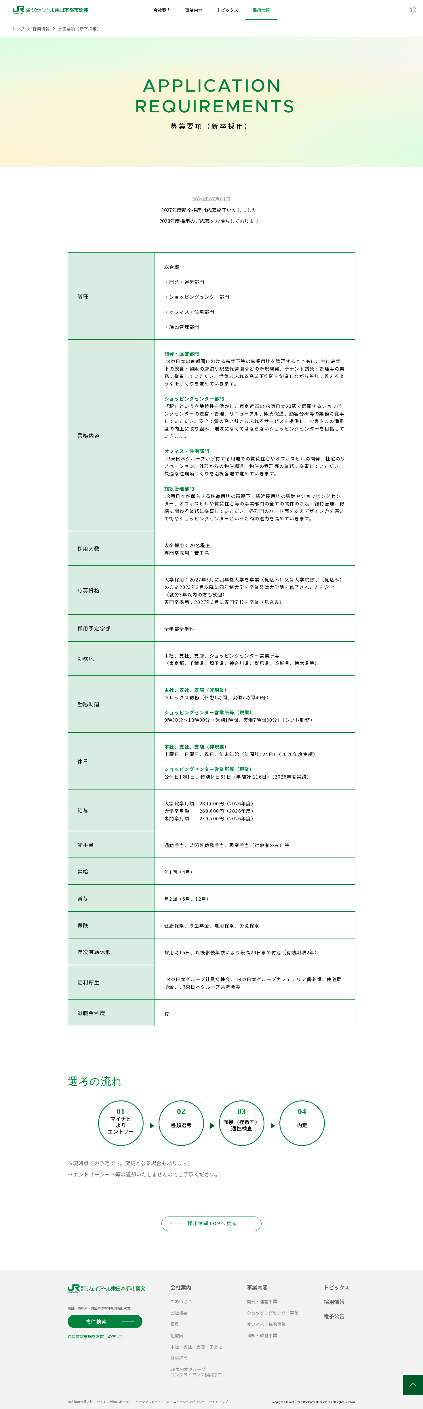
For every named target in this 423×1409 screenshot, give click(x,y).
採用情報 (41, 28)
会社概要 (179, 1313)
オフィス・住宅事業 (266, 1324)
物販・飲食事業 (262, 1335)
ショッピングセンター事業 (273, 1313)
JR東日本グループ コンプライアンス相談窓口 (196, 1372)
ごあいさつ (181, 1301)
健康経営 (179, 1358)
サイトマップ (218, 1401)
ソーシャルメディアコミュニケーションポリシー (170, 1401)
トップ (18, 28)
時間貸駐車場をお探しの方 (92, 1336)
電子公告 (334, 1316)
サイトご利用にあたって (114, 1401)
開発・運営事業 (262, 1301)
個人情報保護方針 (80, 1401)
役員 (174, 1324)
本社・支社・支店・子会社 (196, 1347)
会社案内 (180, 1287)
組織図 (176, 1335)
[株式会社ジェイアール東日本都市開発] (50, 10)
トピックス (336, 1287)
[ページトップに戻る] (413, 1385)
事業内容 (257, 1287)
